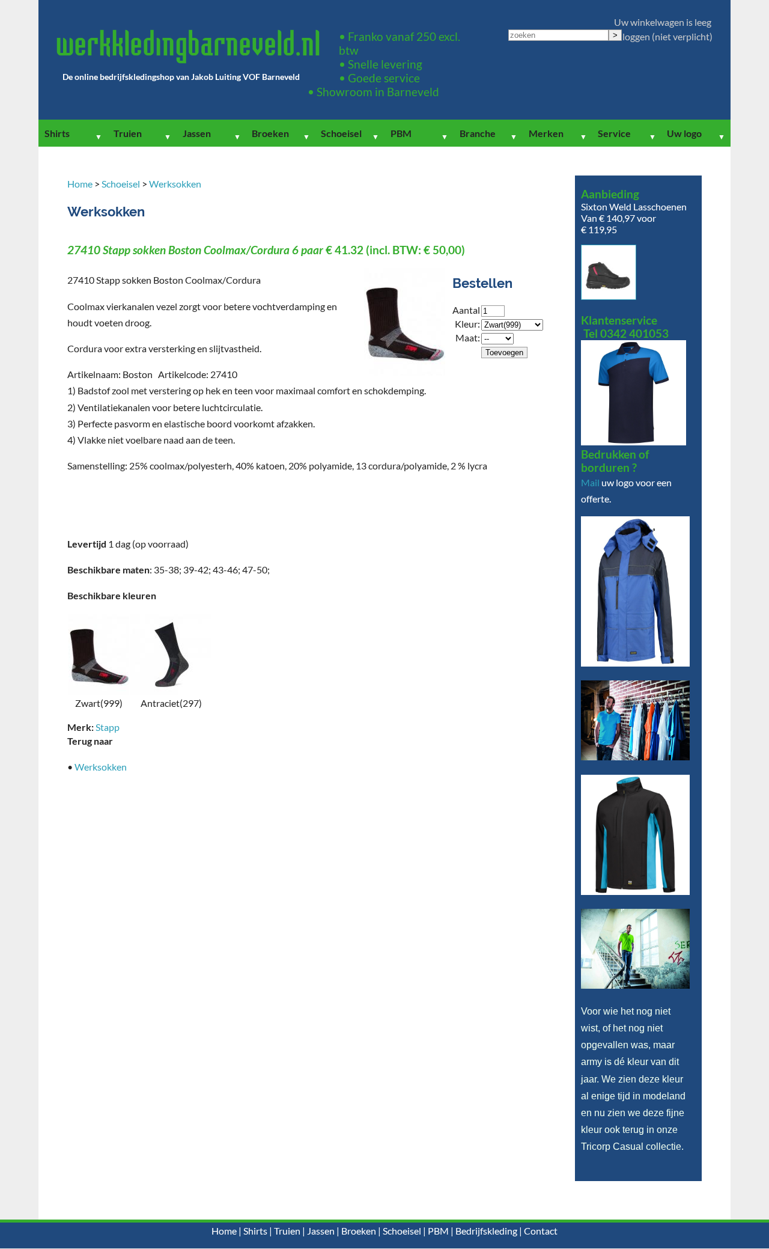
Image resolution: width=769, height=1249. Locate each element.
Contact (541, 1230)
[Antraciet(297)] (170, 691)
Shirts (57, 133)
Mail (590, 482)
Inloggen (632, 36)
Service (614, 133)
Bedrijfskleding (486, 1230)
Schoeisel (341, 133)
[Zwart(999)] (98, 691)
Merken (546, 133)
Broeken (270, 133)
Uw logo (684, 133)
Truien (128, 133)
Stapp (108, 727)
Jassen (197, 133)
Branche (478, 133)
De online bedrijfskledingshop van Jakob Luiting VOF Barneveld (181, 77)
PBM (401, 133)
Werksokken (175, 183)
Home (80, 183)
